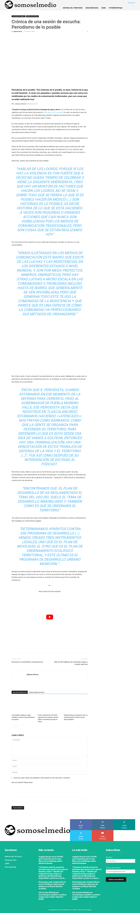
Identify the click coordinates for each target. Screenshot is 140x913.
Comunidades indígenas (18, 16)
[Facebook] (14, 36)
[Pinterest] (24, 36)
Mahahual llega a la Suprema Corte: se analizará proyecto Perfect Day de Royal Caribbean (76, 717)
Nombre (109, 857)
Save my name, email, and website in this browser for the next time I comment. (42, 778)
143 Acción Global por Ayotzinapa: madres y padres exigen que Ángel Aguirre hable (52, 895)
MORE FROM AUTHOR (36, 692)
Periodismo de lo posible (53, 112)
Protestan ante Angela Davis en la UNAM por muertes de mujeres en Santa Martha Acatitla (52, 885)
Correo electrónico (113, 868)
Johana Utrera (18, 31)
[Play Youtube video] (50, 617)
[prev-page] (13, 726)
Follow (102, 820)
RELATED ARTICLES (19, 692)
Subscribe (102, 831)
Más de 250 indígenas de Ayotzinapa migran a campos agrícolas (71, 663)
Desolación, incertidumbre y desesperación (27, 662)
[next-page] (16, 726)
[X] (19, 36)
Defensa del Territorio (32, 16)
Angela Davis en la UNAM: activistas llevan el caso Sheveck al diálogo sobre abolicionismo (50, 859)
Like (81, 820)
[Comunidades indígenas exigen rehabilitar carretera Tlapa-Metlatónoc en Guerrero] (23, 705)
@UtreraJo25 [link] (32, 104)
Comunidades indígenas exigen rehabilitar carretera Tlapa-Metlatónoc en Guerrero (23, 717)
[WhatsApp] (29, 36)
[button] (129, 2)
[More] (34, 36)
